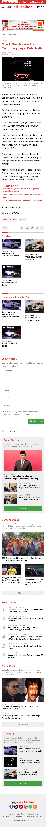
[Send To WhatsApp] (42, 228)
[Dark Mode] (38, 7)
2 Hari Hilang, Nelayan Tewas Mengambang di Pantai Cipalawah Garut (21, 716)
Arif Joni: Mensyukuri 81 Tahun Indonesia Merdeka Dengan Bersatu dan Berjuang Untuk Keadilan (21, 477)
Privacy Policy (32, 814)
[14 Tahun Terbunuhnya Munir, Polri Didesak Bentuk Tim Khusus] (23, 690)
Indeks (10, 814)
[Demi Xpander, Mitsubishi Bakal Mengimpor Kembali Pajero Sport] (11, 244)
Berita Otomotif (10, 219)
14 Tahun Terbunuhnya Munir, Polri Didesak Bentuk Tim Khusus (20, 707)
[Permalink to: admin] (4, 53)
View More (22, 508)
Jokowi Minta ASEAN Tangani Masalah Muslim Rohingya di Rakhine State (24, 628)
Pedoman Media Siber (34, 817)
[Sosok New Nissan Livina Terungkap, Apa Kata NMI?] (10, 762)
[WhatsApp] (30, 807)
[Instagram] (26, 807)
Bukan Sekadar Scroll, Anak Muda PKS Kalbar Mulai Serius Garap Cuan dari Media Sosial (30, 498)
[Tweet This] (27, 228)
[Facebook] (11, 807)
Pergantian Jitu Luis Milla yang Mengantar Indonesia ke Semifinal (25, 610)
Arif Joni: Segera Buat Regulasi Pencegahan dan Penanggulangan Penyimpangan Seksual (30, 486)
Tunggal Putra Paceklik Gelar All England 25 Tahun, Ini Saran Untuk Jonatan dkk (11, 579)
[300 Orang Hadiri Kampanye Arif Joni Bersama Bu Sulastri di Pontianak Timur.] (23, 544)
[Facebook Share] (22, 228)
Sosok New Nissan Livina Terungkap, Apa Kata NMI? (25, 619)
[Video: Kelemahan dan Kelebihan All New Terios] (11, 271)
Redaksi (6, 817)
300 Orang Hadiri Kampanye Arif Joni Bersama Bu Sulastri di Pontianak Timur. (22, 559)
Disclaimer (17, 817)
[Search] (42, 7)
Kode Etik (20, 814)
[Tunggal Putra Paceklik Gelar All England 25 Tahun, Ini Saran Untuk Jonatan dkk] (11, 569)
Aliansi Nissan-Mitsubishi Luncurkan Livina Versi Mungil (22, 196)
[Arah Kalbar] (19, 6)
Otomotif (5, 40)
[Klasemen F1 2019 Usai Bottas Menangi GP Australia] (34, 570)
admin (9, 53)
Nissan (23, 219)
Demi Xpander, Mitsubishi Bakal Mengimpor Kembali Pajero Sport (20, 190)
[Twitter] (16, 807)
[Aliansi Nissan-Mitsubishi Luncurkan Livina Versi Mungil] (34, 245)
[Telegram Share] (37, 228)
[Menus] (3, 7)
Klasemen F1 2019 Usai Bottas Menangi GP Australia (34, 581)
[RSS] (35, 807)
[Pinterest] (21, 807)
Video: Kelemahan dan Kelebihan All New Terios (22, 201)
